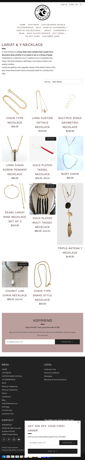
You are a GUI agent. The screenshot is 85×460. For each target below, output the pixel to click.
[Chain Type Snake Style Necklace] (42, 274)
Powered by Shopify (23, 450)
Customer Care (51, 36)
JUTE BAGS (33, 25)
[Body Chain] (70, 153)
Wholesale (48, 376)
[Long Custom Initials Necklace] (42, 102)
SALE (38, 27)
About (47, 30)
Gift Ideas (58, 33)
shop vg (51, 451)
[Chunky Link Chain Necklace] (15, 274)
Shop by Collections (28, 30)
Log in (64, 4)
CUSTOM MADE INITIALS (53, 25)
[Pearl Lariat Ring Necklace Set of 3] (15, 196)
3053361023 (7, 425)
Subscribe (66, 342)
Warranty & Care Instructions (55, 380)
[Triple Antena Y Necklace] (70, 214)
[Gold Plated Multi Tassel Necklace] (42, 199)
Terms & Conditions (51, 373)
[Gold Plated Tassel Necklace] (42, 149)
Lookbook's (60, 30)
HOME (23, 25)
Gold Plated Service (38, 33)
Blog (22, 33)
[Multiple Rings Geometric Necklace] (70, 102)
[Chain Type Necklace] (15, 102)
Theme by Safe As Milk (9, 450)
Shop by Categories (54, 27)
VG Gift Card (33, 36)
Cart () (73, 4)
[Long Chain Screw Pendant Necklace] (15, 149)
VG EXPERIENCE (25, 27)
